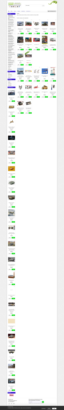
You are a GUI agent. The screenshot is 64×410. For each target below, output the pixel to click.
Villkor (11, 11)
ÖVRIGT (9, 67)
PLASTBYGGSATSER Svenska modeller (11, 22)
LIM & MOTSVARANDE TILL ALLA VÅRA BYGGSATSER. (11, 46)
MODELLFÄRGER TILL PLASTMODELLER (11, 39)
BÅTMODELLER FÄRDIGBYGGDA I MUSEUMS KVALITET (11, 36)
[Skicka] (43, 402)
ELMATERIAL (10, 55)
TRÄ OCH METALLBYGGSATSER (11, 60)
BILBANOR (9, 28)
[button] (13, 101)
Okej (54, 408)
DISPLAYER (9, 66)
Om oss (15, 11)
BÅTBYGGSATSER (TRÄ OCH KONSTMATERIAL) (11, 18)
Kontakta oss (28, 11)
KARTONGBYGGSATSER (11, 54)
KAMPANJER (10, 69)
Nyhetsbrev (23, 11)
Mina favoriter (10, 75)
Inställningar (43, 408)
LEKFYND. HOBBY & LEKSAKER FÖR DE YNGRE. (11, 30)
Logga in (9, 77)
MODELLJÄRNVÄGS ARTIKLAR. (10, 26)
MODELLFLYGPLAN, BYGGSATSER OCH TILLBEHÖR (11, 49)
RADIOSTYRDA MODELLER (10, 57)
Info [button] (9, 131)
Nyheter (19, 11)
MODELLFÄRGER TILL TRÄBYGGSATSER (11, 43)
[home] (9, 11)
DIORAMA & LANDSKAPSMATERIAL (11, 52)
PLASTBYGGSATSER (11, 20)
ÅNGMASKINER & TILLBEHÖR (10, 64)
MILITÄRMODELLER (11, 24)
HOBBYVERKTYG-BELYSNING (10, 33)
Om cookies (9, 85)
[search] (43, 5)
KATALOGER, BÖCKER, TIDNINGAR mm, (11, 62)
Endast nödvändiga (49, 408)
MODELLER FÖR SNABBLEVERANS (10, 16)
